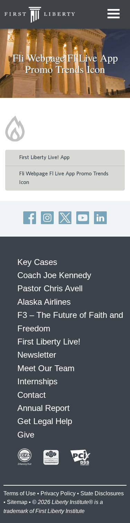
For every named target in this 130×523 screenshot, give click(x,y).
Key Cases (37, 262)
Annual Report (43, 408)
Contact (31, 395)
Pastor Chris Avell (50, 288)
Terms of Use (19, 493)
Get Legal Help (44, 421)
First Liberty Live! (48, 341)
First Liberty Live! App (44, 157)
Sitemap (17, 502)
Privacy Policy (58, 493)
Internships (37, 381)
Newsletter (36, 354)
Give (25, 434)
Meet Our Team (46, 368)
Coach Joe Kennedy (54, 275)
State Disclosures (102, 493)
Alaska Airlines (44, 301)
